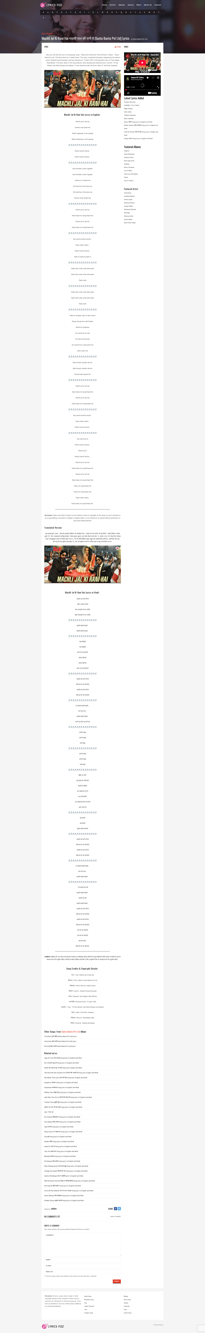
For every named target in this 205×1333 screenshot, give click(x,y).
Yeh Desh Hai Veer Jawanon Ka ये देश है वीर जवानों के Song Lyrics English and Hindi (71, 1073)
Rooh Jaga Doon (129, 161)
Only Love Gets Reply (131, 174)
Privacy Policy (158, 1325)
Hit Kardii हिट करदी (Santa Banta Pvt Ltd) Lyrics (60, 1046)
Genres (131, 5)
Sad (85, 1309)
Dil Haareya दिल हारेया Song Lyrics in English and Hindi (62, 1161)
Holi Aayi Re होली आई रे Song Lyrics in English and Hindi (62, 1186)
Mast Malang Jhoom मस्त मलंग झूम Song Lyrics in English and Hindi (66, 1166)
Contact (157, 5)
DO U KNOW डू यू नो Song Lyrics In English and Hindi (61, 1063)
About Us (148, 5)
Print (119, 46)
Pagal (126, 177)
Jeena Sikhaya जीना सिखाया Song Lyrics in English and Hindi (63, 1196)
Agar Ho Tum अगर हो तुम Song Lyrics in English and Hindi (63, 1058)
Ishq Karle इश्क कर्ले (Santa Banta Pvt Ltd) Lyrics (60, 1041)
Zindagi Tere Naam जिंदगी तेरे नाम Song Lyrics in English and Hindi (65, 1171)
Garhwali (126, 1306)
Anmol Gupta (128, 199)
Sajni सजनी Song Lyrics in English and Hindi (58, 1127)
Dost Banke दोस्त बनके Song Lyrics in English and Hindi (62, 1122)
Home (104, 5)
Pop (85, 1303)
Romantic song (89, 1300)
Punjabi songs (88, 1313)
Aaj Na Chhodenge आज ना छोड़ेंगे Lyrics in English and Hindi (63, 1176)
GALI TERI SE (48, 1112)
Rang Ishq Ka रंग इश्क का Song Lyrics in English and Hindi (63, 1132)
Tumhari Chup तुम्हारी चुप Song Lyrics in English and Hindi (62, 1102)
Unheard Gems (129, 157)
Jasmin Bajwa (128, 219)
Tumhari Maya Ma (129, 102)
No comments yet (52, 1216)
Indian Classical (89, 1306)
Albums (122, 5)
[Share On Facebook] (115, 1209)
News (139, 5)
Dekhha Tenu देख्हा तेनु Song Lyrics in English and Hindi (62, 1092)
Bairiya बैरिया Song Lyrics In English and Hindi (138, 122)
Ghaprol (126, 151)
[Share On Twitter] (119, 1209)
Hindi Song (87, 1296)
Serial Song (127, 1313)
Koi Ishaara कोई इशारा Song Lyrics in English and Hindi (62, 1117)
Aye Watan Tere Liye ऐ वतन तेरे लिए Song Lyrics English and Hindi (65, 1078)
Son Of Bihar (128, 171)
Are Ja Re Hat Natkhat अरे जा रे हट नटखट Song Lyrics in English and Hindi (68, 1191)
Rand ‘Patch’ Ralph (130, 223)
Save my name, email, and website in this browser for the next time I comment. (71, 1276)
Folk (125, 1309)
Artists (113, 5)
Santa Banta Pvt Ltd (140, 39)
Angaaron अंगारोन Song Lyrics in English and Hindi (61, 1082)
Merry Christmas (129, 167)
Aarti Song (127, 1300)
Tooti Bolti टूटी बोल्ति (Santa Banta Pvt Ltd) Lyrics (60, 1036)
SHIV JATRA (127, 112)
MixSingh (127, 213)
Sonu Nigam (47, 33)
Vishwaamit (127, 193)
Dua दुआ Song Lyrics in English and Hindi (57, 1137)
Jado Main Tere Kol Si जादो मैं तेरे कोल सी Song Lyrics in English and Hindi (68, 1097)
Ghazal (126, 1303)
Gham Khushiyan (129, 154)
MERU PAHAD (128, 109)
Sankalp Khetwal (129, 196)
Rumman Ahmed (129, 203)
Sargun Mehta (128, 206)
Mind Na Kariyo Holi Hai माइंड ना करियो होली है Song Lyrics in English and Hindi (69, 1181)
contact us (78, 1304)
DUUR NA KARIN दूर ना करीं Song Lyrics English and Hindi (63, 1068)
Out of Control (128, 181)
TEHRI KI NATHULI (130, 115)
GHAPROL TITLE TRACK (131, 105)
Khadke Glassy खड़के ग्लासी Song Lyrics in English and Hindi (64, 1200)
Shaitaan (126, 164)
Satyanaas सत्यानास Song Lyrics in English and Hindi (61, 1087)
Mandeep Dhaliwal (130, 209)
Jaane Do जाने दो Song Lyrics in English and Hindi (60, 1146)
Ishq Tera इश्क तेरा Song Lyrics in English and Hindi (61, 1151)
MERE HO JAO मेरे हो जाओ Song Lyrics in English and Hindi (63, 1107)
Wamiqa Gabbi (128, 216)
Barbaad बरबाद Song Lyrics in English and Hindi (60, 1156)
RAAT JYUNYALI (129, 119)
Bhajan (126, 1296)
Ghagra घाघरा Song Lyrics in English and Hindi (138, 138)
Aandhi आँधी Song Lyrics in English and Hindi (59, 1141)
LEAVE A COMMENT (115, 1216)
